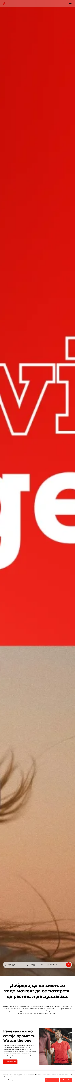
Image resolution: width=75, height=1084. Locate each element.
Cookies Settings (8, 1080)
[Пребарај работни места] (68, 964)
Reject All (66, 1080)
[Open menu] (70, 2)
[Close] (72, 1074)
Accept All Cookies (52, 1080)
